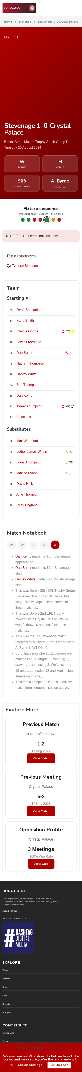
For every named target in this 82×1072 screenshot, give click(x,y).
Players (6, 970)
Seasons (6, 987)
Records (6, 1004)
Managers (7, 1013)
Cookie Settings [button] (30, 1065)
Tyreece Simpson (25, 266)
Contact (6, 1041)
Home (8, 22)
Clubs (5, 996)
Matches (25, 22)
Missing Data (8, 1033)
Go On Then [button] (59, 1065)
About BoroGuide (10, 911)
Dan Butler (23, 567)
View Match (41, 758)
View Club (41, 864)
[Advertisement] (41, 81)
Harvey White (25, 579)
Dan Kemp (23, 556)
